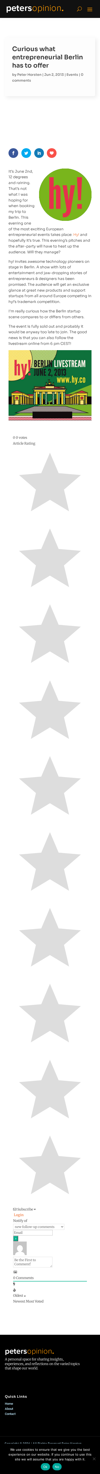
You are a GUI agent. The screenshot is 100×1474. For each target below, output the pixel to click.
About (9, 1409)
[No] (94, 1458)
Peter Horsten (29, 74)
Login (18, 1215)
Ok (45, 1467)
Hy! (76, 234)
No (57, 1467)
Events (72, 74)
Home (9, 1403)
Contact (10, 1414)
